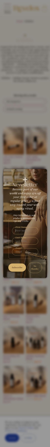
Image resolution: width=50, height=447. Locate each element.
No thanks (34, 268)
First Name (21, 227)
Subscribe (17, 267)
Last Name (20, 237)
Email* (18, 248)
